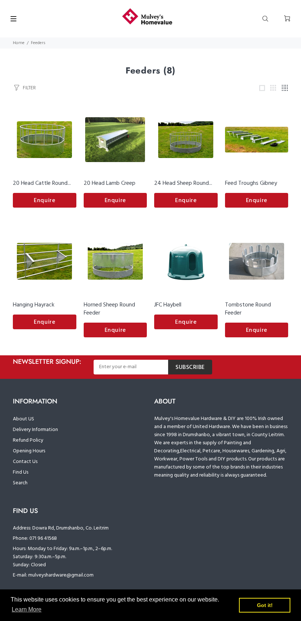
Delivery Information (35, 430)
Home (19, 43)
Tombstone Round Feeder (248, 309)
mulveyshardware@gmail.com (61, 575)
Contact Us (25, 461)
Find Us (20, 472)
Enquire (44, 200)
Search (20, 483)
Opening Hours (29, 451)
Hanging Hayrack (33, 305)
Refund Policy (28, 440)
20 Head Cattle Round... (42, 183)
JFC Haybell (167, 305)
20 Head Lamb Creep (109, 183)
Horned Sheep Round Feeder (109, 309)
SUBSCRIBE (190, 367)
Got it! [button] (265, 605)
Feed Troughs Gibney (251, 183)
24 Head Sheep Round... (183, 183)
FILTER (29, 87)
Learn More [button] (26, 609)
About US (23, 419)
